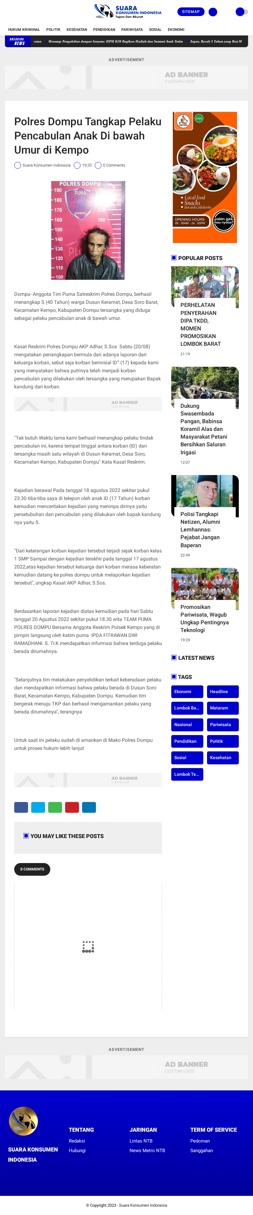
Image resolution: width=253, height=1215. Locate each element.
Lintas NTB (141, 1141)
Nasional (183, 724)
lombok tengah (188, 774)
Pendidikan (104, 29)
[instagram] (23, 12)
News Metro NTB (147, 1150)
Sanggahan (201, 1150)
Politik (53, 29)
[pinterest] (72, 807)
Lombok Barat (188, 707)
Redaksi (77, 1141)
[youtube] (32, 12)
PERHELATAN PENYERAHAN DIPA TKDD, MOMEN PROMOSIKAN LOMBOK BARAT (200, 324)
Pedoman (200, 1141)
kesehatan (220, 757)
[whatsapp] (55, 807)
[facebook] (7, 12)
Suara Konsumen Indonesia (143, 1205)
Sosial (155, 29)
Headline (219, 691)
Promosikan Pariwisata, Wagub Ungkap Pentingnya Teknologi (204, 619)
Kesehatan (77, 29)
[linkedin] (89, 807)
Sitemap (191, 12)
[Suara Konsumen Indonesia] (127, 20)
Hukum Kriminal (24, 29)
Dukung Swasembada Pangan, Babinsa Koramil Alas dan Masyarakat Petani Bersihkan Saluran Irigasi (203, 429)
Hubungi (77, 1150)
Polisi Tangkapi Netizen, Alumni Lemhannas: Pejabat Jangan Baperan (200, 529)
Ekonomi (176, 29)
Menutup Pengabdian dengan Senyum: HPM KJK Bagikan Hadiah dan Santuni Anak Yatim (100, 41)
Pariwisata (132, 29)
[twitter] (15, 12)
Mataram (219, 707)
